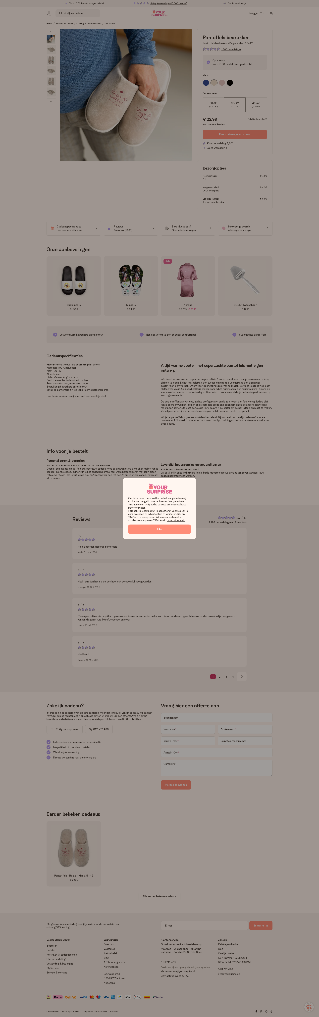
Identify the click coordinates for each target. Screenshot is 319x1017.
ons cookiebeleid (176, 520)
